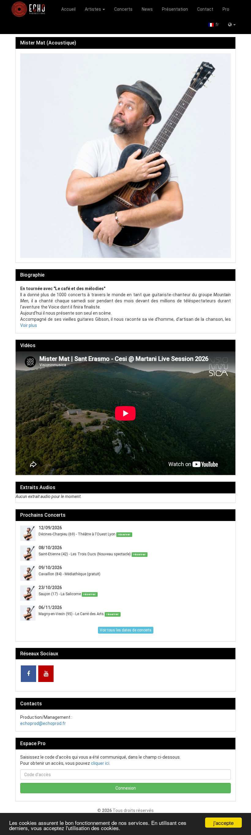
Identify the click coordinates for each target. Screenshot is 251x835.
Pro (226, 9)
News (147, 9)
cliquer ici (100, 763)
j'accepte (223, 822)
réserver (124, 534)
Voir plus (28, 325)
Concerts (123, 9)
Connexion (125, 788)
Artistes (93, 9)
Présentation (175, 9)
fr (216, 24)
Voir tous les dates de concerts (126, 630)
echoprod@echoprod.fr (43, 723)
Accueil (68, 9)
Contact (205, 9)
